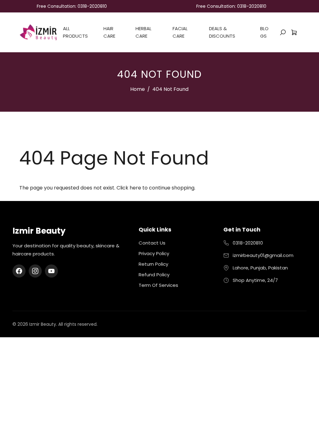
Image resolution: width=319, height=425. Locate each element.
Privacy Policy (154, 253)
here (135, 187)
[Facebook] (19, 271)
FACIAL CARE (180, 32)
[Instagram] (35, 271)
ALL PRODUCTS (75, 32)
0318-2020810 (248, 243)
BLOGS (264, 32)
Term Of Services (158, 285)
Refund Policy (154, 274)
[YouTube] (51, 271)
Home (137, 89)
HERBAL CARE (143, 32)
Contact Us (152, 243)
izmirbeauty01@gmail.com (263, 255)
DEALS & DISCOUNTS (222, 32)
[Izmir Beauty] (38, 31)
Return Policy (153, 264)
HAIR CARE (109, 32)
